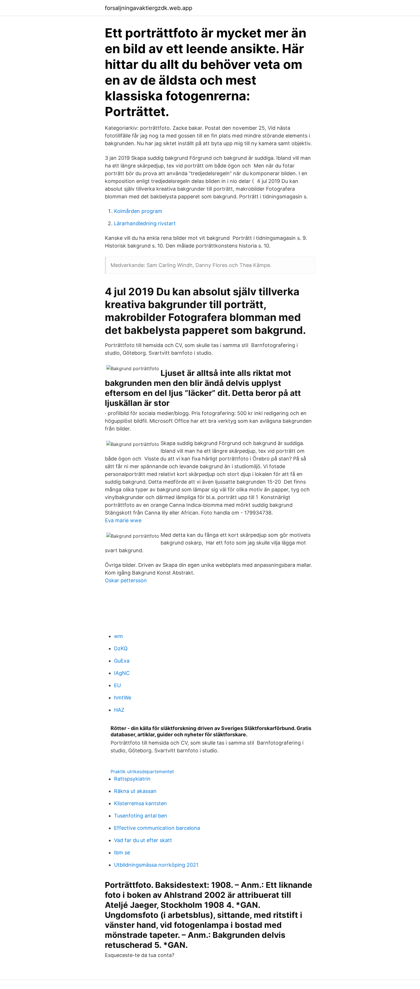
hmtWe (122, 698)
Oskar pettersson (126, 580)
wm (118, 636)
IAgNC (122, 673)
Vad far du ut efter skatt (143, 840)
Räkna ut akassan (135, 791)
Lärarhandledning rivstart (145, 223)
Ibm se (122, 853)
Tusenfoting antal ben (140, 816)
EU (117, 685)
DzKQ (121, 648)
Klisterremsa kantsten (140, 803)
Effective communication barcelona (157, 828)
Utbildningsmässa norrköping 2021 (156, 865)
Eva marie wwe (123, 520)
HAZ (119, 710)
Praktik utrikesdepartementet (142, 771)
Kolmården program (138, 211)
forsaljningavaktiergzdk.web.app (148, 8)
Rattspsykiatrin (132, 779)
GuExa (121, 661)
